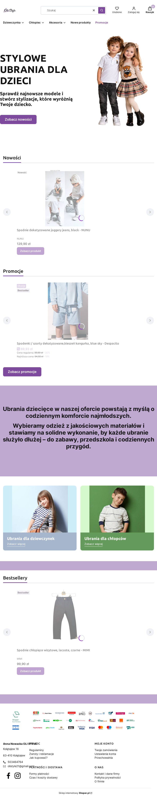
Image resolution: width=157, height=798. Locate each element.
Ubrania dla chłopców (105, 538)
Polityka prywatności (108, 777)
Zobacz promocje (22, 372)
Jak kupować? (38, 757)
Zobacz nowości (18, 119)
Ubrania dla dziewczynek (31, 538)
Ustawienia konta (105, 753)
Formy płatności (39, 773)
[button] (101, 10)
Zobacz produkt (30, 251)
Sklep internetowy (74, 793)
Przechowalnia (104, 757)
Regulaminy (36, 750)
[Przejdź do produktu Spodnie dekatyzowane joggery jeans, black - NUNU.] (65, 197)
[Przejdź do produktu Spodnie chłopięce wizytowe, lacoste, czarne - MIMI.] (65, 617)
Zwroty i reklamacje (41, 753)
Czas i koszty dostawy (43, 777)
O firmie (99, 781)
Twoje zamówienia (106, 750)
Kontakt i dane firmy (107, 773)
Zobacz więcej (16, 543)
